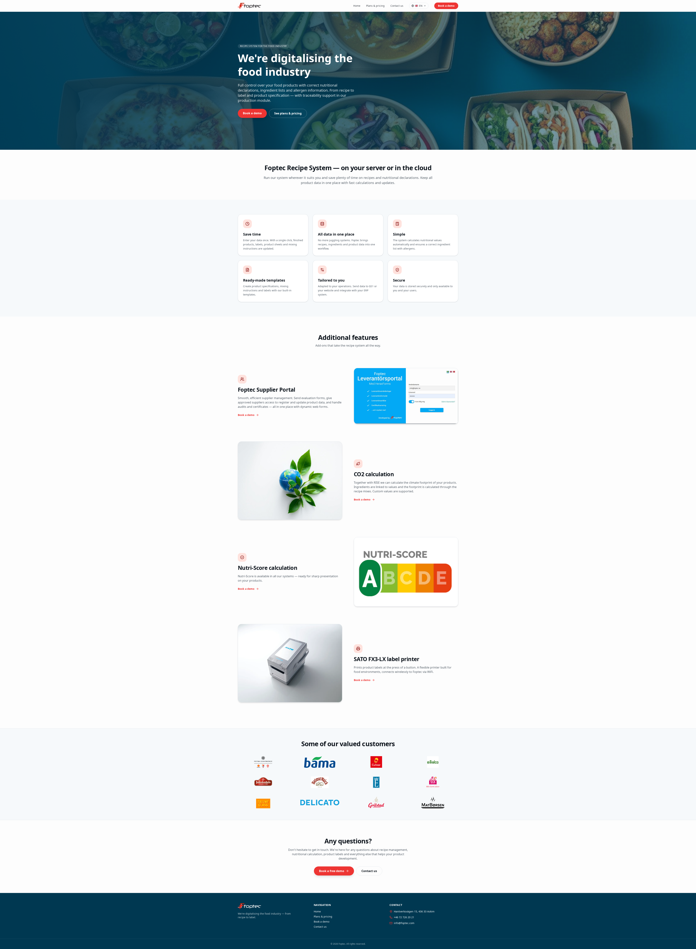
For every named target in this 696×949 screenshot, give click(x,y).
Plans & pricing (375, 5)
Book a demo (446, 5)
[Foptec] (249, 6)
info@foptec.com (404, 923)
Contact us (396, 5)
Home (356, 5)
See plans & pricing (288, 113)
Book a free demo (331, 871)
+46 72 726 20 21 (404, 917)
